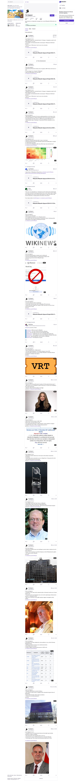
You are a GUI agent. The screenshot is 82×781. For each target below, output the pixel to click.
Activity (26, 28)
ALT (55, 160)
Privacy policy (9, 776)
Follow (52, 15)
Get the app (15, 778)
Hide (55, 147)
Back (28, 2)
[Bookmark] (48, 57)
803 (26, 19)
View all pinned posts (42, 60)
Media (30, 28)
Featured (33, 28)
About (12, 775)
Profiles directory (19, 775)
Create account (66, 20)
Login (67, 23)
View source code (14, 779)
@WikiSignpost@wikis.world (29, 16)
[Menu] (56, 15)
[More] (56, 57)
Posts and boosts (28, 32)
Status (15, 775)
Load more (41, 778)
